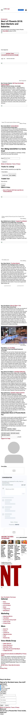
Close (2, 714)
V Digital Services (7, 650)
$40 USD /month (6, 435)
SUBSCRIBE (5, 175)
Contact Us (6, 632)
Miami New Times (7, 647)
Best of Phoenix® (5, 688)
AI (19, 653)
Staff (4, 636)
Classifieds (6, 618)
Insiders (3, 687)
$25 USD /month (15, 433)
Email (2, 158)
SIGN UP (4, 162)
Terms (14, 164)
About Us (5, 629)
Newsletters (6, 610)
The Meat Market (15, 263)
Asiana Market (15, 126)
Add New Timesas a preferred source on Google (10, 54)
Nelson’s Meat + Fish (15, 305)
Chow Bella (5, 31)
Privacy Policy (6, 623)
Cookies (10, 653)
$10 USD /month (6, 433)
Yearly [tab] (14, 429)
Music (4, 607)
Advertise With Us (7, 616)
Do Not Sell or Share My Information (10, 665)
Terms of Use (6, 621)
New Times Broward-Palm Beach (11, 648)
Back (2, 705)
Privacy (18, 164)
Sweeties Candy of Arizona (17, 392)
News (4, 601)
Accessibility (15, 653)
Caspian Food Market (21, 221)
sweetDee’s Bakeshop (19, 371)
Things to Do (4, 685)
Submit (7, 705)
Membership (6, 637)
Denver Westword (7, 645)
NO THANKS (12, 175)
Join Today (3, 691)
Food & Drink (6, 603)
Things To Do (6, 608)
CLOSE (3, 185)
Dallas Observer (7, 643)
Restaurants (4, 19)
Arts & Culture (7, 605)
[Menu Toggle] (2, 10)
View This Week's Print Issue (8, 597)
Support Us (21, 9)
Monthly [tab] (9, 429)
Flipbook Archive (7, 634)
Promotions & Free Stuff (9, 619)
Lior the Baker (11, 347)
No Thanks (3, 693)
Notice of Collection (6, 164)
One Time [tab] (4, 429)
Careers (5, 630)
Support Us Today (5, 438)
